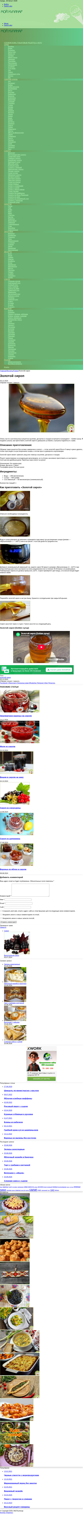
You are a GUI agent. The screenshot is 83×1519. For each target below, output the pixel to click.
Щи (9, 78)
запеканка (21, 1187)
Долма (10, 107)
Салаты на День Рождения (18, 195)
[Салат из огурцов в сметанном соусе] (16, 1466)
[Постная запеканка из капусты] (19, 1352)
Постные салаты (14, 178)
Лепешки (11, 334)
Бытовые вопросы (15, 364)
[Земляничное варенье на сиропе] (19, 712)
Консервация (13, 250)
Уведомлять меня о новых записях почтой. (18, 918)
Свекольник (12, 65)
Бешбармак (12, 89)
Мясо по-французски (16, 133)
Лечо (10, 239)
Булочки (11, 329)
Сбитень (11, 215)
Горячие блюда (11, 79)
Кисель (10, 217)
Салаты (7, 151)
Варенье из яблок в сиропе (13, 869)
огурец (71, 1187)
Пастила (11, 270)
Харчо (10, 72)
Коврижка (11, 356)
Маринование (13, 241)
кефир (35, 1187)
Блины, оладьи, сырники (17, 316)
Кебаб (10, 120)
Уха (9, 70)
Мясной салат (13, 164)
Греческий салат (14, 156)
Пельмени (12, 142)
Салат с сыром (13, 188)
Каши (10, 118)
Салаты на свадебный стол (18, 199)
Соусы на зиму (13, 288)
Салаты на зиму (14, 197)
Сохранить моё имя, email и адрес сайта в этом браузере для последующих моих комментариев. (38, 911)
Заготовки (8, 232)
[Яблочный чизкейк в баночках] (15, 982)
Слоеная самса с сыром (13, 1042)
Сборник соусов (14, 281)
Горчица (11, 298)
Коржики (11, 312)
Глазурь (11, 354)
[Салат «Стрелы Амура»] (15, 1215)
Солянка (11, 67)
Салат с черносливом (16, 189)
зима (26, 1187)
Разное (7, 360)
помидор (18, 1190)
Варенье (11, 233)
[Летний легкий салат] (16, 1329)
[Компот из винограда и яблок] (15, 1306)
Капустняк (12, 52)
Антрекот (11, 83)
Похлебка (11, 61)
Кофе (10, 210)
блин (1, 1187)
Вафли (10, 310)
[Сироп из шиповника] (17, 835)
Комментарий (5, 896)
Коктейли (11, 228)
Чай (9, 208)
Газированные (13, 224)
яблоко (57, 1190)
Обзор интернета (14, 362)
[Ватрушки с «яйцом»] (15, 1020)
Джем (10, 246)
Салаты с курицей (15, 167)
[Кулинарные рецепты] (11, 20)
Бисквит (11, 331)
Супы (6, 45)
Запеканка (12, 349)
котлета (41, 1187)
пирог (3, 1189)
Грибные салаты (14, 158)
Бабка (10, 85)
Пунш (10, 206)
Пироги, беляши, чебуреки (18, 314)
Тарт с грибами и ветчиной (14, 1003)
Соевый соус (13, 285)
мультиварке (62, 1187)
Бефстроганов (13, 87)
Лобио (10, 127)
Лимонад (11, 222)
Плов (10, 144)
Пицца (10, 338)
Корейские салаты (15, 160)
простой (23, 1190)
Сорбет (11, 274)
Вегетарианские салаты (17, 155)
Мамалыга (12, 129)
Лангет (10, 125)
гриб (10, 1187)
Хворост (11, 325)
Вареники (11, 100)
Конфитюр (12, 235)
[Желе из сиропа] (19, 742)
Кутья (10, 263)
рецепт (27, 1190)
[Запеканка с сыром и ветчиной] (19, 1375)
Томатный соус (13, 290)
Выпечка (8, 309)
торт (52, 1190)
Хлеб (10, 321)
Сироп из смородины (10, 808)
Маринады (12, 292)
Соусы (7, 279)
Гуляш (10, 105)
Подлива (11, 145)
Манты (10, 131)
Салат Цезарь (13, 191)
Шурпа (10, 76)
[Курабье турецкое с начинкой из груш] (19, 1397)
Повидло (11, 237)
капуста (31, 1187)
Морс (10, 213)
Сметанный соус (14, 283)
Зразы (10, 114)
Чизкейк (11, 342)
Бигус (10, 90)
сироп (8, 677)
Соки (10, 226)
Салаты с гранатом (15, 200)
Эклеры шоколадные (12, 964)
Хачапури (11, 340)
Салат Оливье (13, 184)
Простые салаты (14, 180)
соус (39, 1190)
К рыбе (10, 305)
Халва (10, 277)
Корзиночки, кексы (15, 320)
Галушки (11, 101)
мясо (68, 1187)
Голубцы (11, 103)
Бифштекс (12, 94)
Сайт (2, 907)
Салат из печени (14, 182)
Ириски (11, 259)
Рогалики (11, 327)
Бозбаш (11, 46)
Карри (10, 116)
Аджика (11, 244)
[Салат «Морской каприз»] (16, 1238)
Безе (10, 254)
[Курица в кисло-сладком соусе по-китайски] (16, 1420)
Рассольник (12, 63)
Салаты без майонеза (16, 193)
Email (2, 903)
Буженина (12, 98)
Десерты (8, 252)
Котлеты (11, 122)
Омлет (10, 134)
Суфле (10, 358)
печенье (77, 1187)
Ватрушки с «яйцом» (12, 1022)
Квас (10, 211)
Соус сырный (13, 287)
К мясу (10, 301)
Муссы (10, 268)
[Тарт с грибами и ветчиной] (15, 1001)
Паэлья (11, 140)
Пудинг (10, 272)
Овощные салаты (14, 175)
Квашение (12, 248)
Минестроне (12, 57)
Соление (11, 243)
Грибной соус (13, 299)
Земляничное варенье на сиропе (16, 716)
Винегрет (11, 153)
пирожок (9, 1190)
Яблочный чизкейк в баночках (15, 983)
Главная (3, 371)
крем (45, 1187)
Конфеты (11, 261)
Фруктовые (12, 221)
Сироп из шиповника (10, 839)
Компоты (11, 219)
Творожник (12, 353)
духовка (14, 1187)
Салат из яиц (13, 173)
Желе (10, 255)
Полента (11, 147)
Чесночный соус (14, 294)
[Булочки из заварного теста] (15, 1261)
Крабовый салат (14, 162)
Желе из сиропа (7, 746)
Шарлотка (11, 345)
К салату (11, 307)
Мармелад (12, 265)
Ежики (10, 109)
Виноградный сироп (11, 955)
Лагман (11, 56)
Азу (9, 81)
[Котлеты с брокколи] (15, 1443)
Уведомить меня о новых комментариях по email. (20, 915)
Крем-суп (11, 54)
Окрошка (11, 59)
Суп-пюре (11, 68)
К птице (11, 303)
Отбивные (12, 136)
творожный (44, 1190)
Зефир (10, 257)
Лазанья (11, 123)
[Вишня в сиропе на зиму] (16, 773)
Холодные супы (14, 74)
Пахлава (11, 332)
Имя (2, 899)
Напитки (8, 204)
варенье (5, 1187)
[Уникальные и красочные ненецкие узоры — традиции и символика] (15, 1283)
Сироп (16, 371)
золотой (3, 677)
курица (55, 1187)
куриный (49, 1187)
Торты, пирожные (14, 318)
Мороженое (12, 266)
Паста (10, 138)
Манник (11, 347)
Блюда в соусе (13, 296)
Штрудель (11, 343)
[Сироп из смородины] (15, 804)
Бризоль (11, 96)
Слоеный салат (14, 202)
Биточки (11, 92)
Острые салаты (14, 177)
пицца (13, 1190)
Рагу (9, 149)
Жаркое (11, 111)
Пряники (11, 336)
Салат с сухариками (15, 186)
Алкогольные (13, 230)
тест (49, 1190)
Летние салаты (13, 171)
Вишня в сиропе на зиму (12, 777)
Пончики (11, 351)
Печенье (11, 323)
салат (33, 1189)
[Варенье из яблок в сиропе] (16, 865)
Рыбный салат (13, 166)
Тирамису (11, 276)
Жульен (11, 112)
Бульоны (11, 50)
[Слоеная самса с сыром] (15, 1040)
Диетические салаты (15, 169)
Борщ (10, 48)
